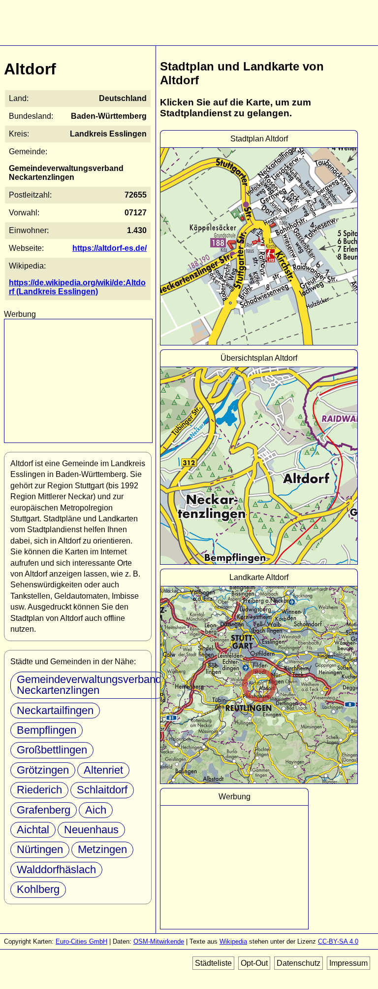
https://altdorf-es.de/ (109, 248)
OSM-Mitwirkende (158, 941)
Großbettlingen (52, 750)
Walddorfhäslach (56, 869)
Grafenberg (43, 810)
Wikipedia (233, 941)
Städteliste (213, 963)
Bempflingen (46, 730)
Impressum (348, 963)
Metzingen (102, 849)
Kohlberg (38, 889)
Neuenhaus (91, 829)
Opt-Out (254, 963)
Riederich (39, 790)
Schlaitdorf (102, 790)
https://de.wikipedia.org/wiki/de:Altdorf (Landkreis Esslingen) (77, 287)
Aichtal (33, 829)
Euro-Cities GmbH (81, 941)
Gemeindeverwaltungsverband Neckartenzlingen (89, 684)
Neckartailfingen (55, 710)
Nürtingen (40, 849)
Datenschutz (298, 963)
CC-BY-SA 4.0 (338, 941)
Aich (95, 810)
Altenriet (103, 770)
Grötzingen (43, 770)
